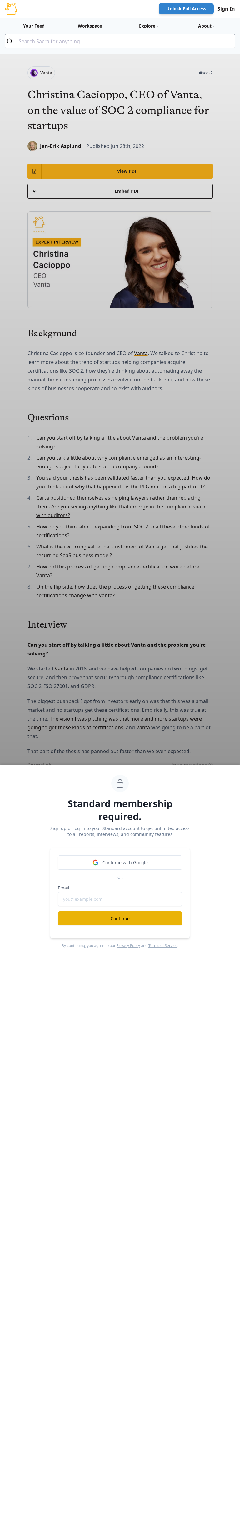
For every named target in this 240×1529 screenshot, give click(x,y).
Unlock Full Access (186, 9)
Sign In (226, 8)
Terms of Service (163, 945)
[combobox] (120, 41)
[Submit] (12, 41)
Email (63, 888)
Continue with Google (125, 862)
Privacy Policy (128, 945)
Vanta (141, 353)
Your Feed (34, 26)
